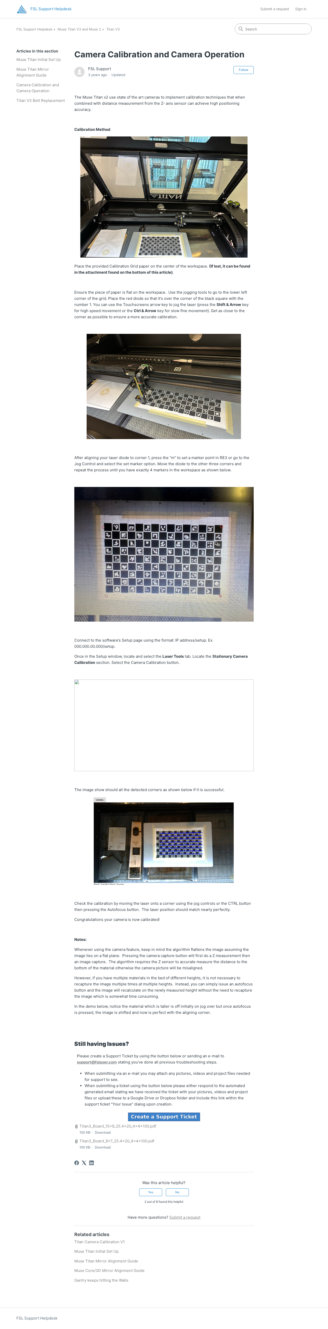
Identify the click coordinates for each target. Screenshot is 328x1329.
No (177, 1192)
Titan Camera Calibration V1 (99, 1241)
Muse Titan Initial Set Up (38, 59)
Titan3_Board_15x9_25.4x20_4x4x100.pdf (117, 1126)
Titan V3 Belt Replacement (40, 100)
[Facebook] (76, 1163)
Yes (150, 1192)
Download (103, 1132)
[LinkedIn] (91, 1163)
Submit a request (274, 9)
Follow (243, 70)
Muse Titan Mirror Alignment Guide (32, 72)
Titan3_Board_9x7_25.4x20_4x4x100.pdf (116, 1141)
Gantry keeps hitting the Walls (101, 1280)
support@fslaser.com (97, 1062)
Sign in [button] (300, 9)
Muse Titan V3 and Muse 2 (79, 29)
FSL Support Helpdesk (34, 29)
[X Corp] (84, 1163)
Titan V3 (113, 29)
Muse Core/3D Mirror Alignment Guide (109, 1270)
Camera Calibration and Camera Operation (37, 87)
